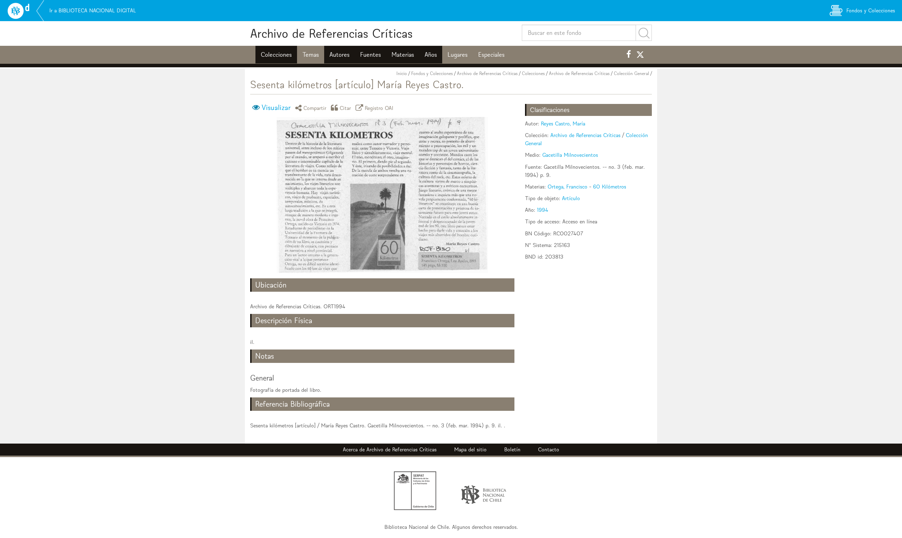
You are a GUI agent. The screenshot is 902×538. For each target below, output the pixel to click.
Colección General (631, 73)
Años (431, 54)
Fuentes (370, 54)
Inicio (401, 73)
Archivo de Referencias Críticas (331, 33)
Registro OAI (379, 107)
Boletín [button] (512, 449)
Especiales (491, 54)
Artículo (571, 198)
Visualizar (276, 107)
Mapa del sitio (470, 449)
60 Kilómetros (609, 186)
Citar (345, 107)
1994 (542, 209)
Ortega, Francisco (567, 186)
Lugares (457, 54)
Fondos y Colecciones (432, 73)
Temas (310, 54)
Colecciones (276, 54)
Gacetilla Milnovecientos (570, 154)
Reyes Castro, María (563, 123)
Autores (339, 54)
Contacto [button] (548, 449)
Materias (402, 54)
